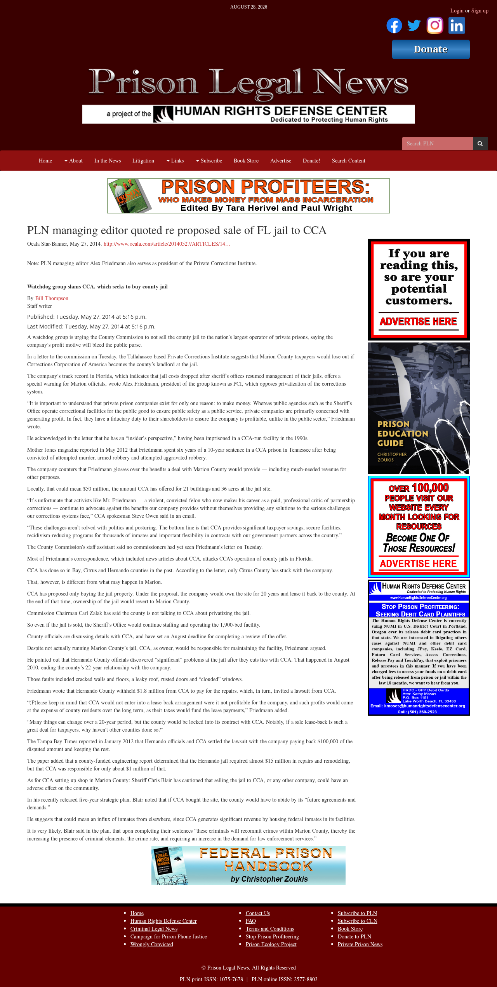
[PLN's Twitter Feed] (414, 22)
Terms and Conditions (270, 928)
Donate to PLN (354, 936)
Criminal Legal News (153, 928)
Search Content (348, 160)
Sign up (479, 10)
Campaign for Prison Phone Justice (168, 936)
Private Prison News (360, 944)
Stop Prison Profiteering (272, 936)
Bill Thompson (51, 298)
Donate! (311, 160)
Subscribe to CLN (357, 920)
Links (177, 160)
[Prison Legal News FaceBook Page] (394, 22)
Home (45, 160)
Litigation (143, 160)
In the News (107, 160)
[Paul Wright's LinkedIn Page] (456, 22)
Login (457, 10)
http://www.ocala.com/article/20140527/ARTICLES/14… (167, 243)
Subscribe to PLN (357, 913)
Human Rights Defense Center (163, 920)
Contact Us (258, 913)
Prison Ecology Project (271, 944)
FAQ (251, 920)
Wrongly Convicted (151, 944)
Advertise (280, 160)
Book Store (246, 160)
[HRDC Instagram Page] (435, 22)
